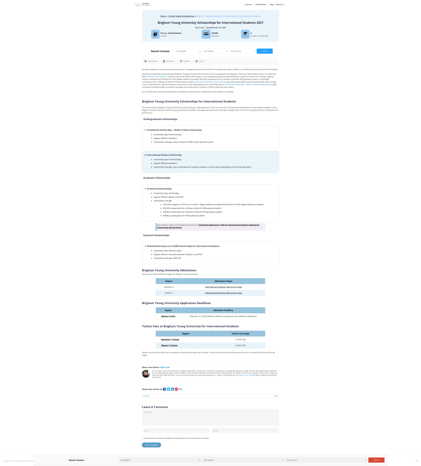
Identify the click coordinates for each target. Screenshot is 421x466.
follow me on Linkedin (247, 375)
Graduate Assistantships (156, 76)
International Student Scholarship (209, 82)
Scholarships (152, 61)
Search (264, 51)
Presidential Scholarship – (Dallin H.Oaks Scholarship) (247, 84)
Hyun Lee (199, 28)
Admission (170, 61)
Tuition (201, 61)
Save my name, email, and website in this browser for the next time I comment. (176, 438)
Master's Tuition (169, 345)
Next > (276, 396)
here (214, 375)
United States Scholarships (181, 16)
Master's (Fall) (168, 316)
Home (163, 16)
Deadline (186, 61)
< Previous (146, 396)
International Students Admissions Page (223, 287)
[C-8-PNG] (143, 3)
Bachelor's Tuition (170, 339)
